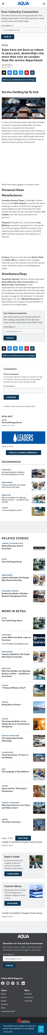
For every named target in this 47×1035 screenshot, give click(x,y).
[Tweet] (21, 72)
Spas (3, 769)
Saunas (5, 702)
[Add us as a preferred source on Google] (32, 72)
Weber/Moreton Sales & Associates (12, 547)
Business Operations (10, 736)
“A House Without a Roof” (12, 510)
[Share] (9, 72)
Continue (11, 397)
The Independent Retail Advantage (12, 739)
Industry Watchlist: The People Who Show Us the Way (14, 486)
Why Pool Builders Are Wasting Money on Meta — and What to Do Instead (15, 499)
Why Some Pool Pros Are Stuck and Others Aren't (16, 806)
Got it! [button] (41, 1029)
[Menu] (3, 3)
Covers (5, 508)
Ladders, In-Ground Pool (12, 543)
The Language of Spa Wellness (15, 771)
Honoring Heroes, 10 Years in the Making (15, 756)
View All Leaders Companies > (23, 452)
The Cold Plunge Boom (12, 422)
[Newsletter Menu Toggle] (44, 3)
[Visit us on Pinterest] (12, 983)
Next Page (23, 838)
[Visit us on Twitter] (18, 983)
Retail (5, 45)
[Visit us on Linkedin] (23, 983)
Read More (12, 903)
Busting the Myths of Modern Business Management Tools (13, 473)
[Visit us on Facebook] (2, 983)
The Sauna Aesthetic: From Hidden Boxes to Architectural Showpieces (15, 724)
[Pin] (26, 72)
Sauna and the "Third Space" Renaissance (14, 789)
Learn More (13, 874)
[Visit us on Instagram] (7, 983)
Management (7, 482)
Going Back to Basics (11, 704)
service (20, 184)
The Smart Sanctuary (11, 822)
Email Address (7, 25)
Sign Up (7, 37)
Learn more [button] (8, 1031)
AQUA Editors (7, 65)
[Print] (4, 72)
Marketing (6, 495)
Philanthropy (7, 752)
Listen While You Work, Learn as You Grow (16, 638)
